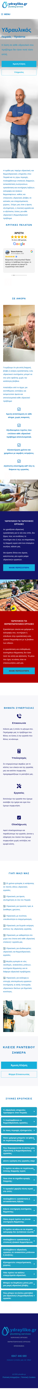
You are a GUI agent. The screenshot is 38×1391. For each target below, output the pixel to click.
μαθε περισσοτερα (19, 671)
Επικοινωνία (19, 1346)
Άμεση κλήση (19, 64)
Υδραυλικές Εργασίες (19, 1337)
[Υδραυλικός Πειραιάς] (14, 4)
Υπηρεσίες (19, 72)
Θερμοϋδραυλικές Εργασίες (19, 1342)
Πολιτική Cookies (28, 1377)
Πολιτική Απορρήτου (11, 1377)
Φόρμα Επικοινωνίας (19, 1074)
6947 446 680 (19, 1356)
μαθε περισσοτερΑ (19, 568)
